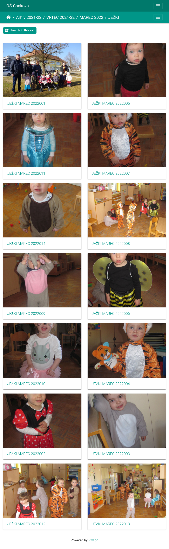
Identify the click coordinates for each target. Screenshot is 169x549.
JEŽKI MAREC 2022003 (111, 454)
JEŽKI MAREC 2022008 (111, 244)
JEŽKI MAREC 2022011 (26, 173)
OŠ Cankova (17, 5)
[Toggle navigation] (158, 6)
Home (8, 17)
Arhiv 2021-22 (28, 17)
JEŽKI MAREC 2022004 (111, 384)
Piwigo (93, 540)
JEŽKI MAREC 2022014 (26, 244)
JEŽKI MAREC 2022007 (111, 173)
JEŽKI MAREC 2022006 (111, 314)
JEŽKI (113, 17)
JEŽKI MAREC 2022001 (26, 103)
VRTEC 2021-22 (60, 17)
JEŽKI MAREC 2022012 (26, 524)
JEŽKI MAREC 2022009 (26, 314)
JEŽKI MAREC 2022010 (26, 384)
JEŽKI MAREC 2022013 (111, 524)
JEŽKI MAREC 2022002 (26, 454)
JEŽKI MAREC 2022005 (111, 103)
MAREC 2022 (91, 17)
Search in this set (22, 30)
